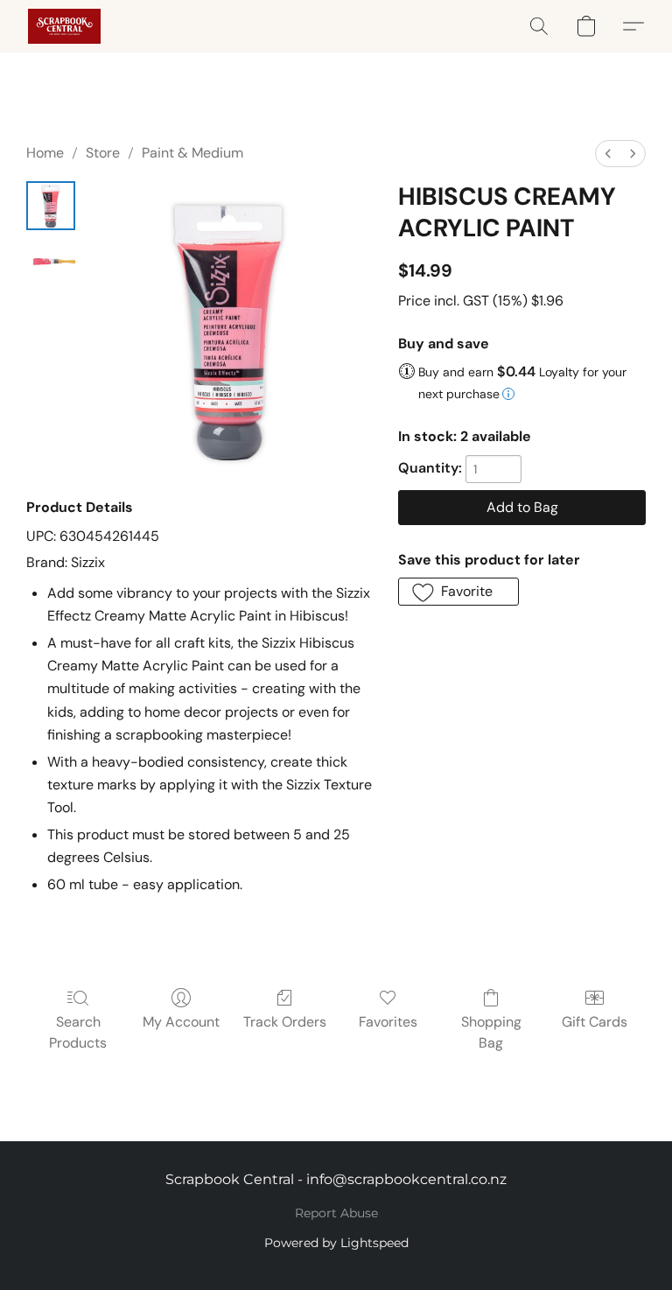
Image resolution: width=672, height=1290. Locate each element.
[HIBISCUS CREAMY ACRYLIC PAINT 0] (50, 205)
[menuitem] (608, 153)
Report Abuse (336, 1213)
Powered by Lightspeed (336, 1243)
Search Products (78, 1032)
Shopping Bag (491, 1032)
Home (45, 153)
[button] (64, 26)
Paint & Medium (192, 153)
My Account (181, 1022)
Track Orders (284, 1022)
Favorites (388, 1022)
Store (103, 153)
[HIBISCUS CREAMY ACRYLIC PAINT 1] (50, 261)
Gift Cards (594, 1022)
